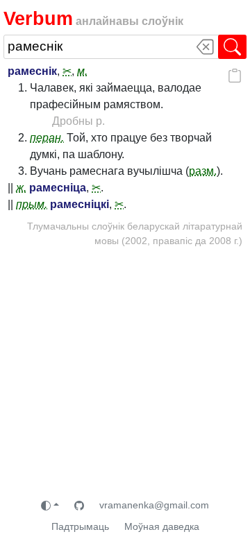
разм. (203, 171)
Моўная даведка (161, 526)
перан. (47, 138)
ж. (21, 188)
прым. (31, 204)
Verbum (38, 18)
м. (82, 71)
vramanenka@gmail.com (154, 504)
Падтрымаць (80, 526)
